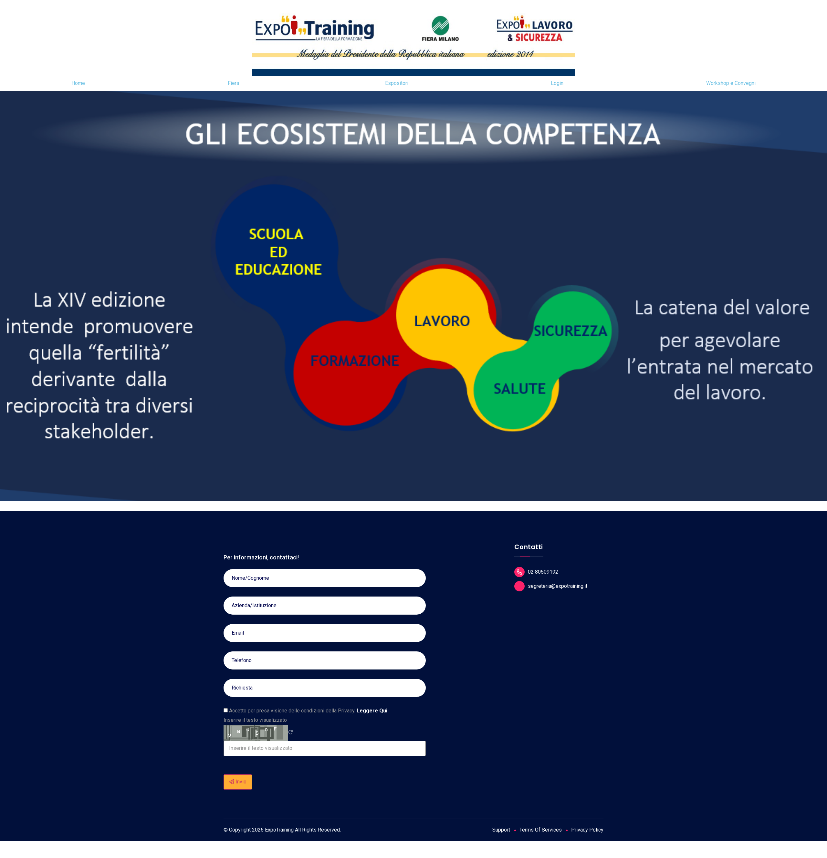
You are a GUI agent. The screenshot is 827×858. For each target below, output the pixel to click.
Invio (240, 782)
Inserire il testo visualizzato (255, 720)
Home (78, 83)
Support (501, 830)
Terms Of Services (540, 830)
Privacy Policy (587, 830)
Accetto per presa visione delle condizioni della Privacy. (307, 710)
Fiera (233, 83)
